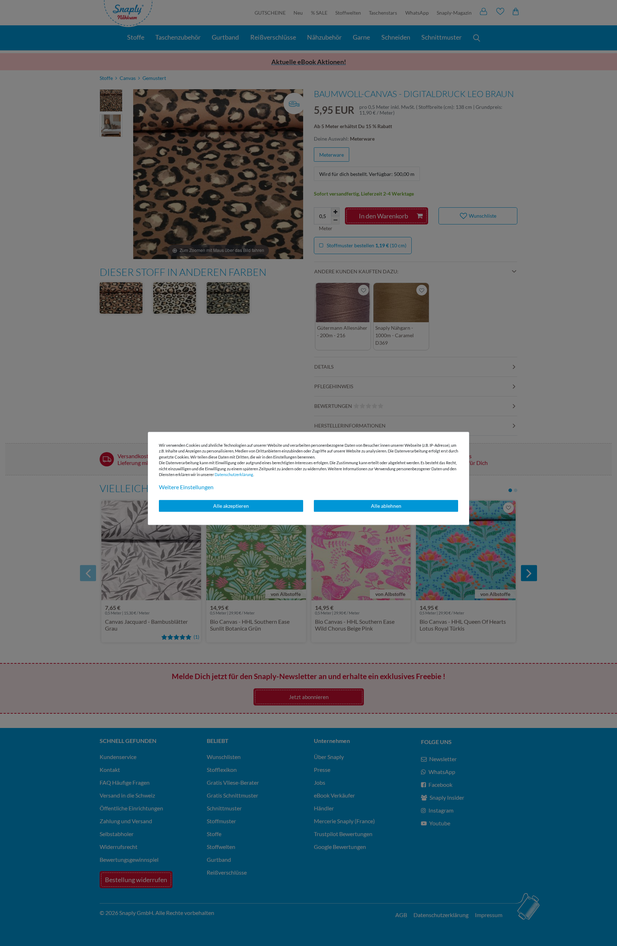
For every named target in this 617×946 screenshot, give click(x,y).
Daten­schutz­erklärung (234, 474)
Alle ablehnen (386, 506)
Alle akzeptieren (231, 506)
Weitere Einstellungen (186, 487)
